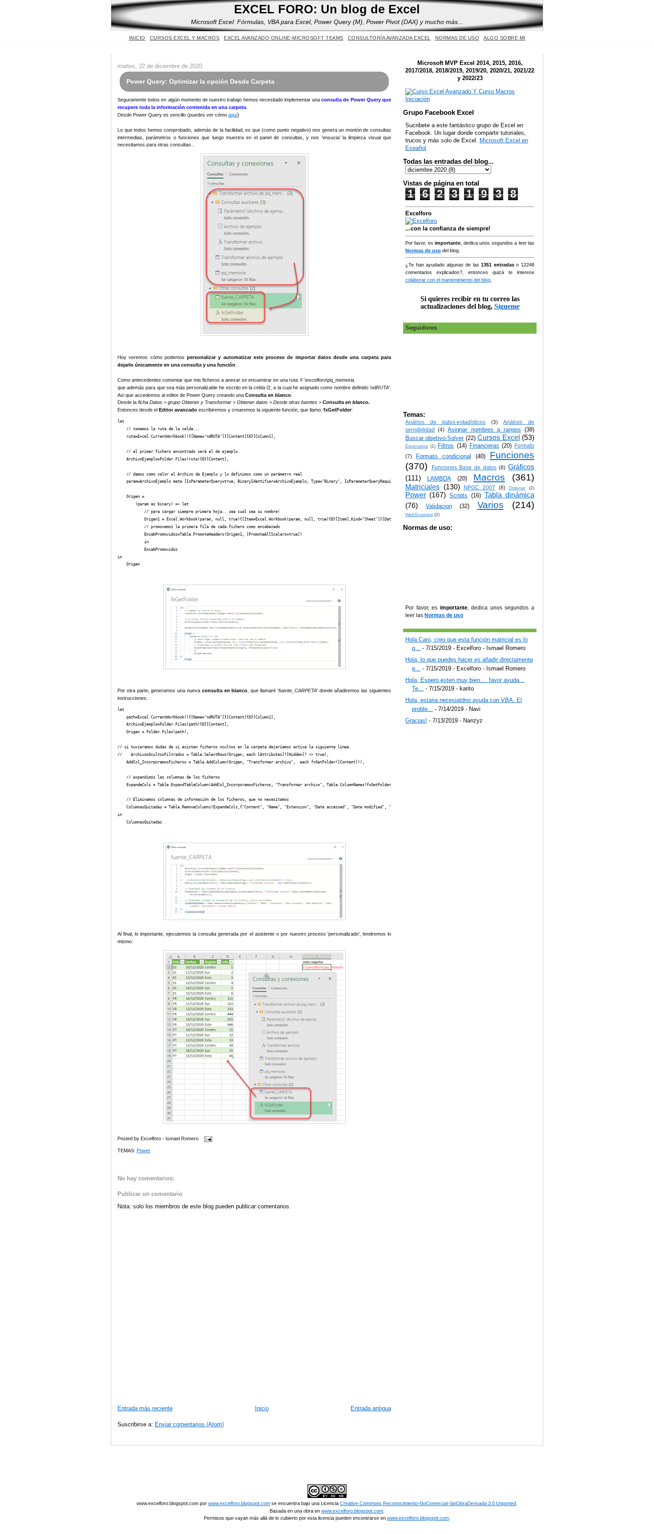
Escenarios (416, 446)
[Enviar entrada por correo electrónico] (207, 1138)
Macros (489, 477)
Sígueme (507, 306)
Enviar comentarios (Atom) (189, 1424)
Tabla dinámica (509, 495)
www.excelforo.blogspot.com (239, 1503)
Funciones (512, 455)
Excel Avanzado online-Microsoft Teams (283, 37)
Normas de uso (457, 37)
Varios (490, 505)
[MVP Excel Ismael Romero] (469, 99)
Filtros (446, 445)
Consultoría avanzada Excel (389, 37)
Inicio (137, 37)
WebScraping (419, 514)
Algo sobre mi (504, 37)
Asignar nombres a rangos (484, 429)
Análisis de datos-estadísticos (445, 422)
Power (143, 1150)
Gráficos (521, 467)
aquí (233, 114)
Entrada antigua (371, 1408)
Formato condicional (443, 456)
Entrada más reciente (145, 1408)
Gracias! (416, 720)
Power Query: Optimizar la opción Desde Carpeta (200, 81)
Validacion (439, 506)
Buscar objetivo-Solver (434, 438)
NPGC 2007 (479, 487)
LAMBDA (439, 478)
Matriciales (422, 487)
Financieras (484, 445)
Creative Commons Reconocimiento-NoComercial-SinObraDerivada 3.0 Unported (428, 1503)
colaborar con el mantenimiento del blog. (448, 280)
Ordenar (517, 487)
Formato (524, 445)
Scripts (458, 495)
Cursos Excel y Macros (185, 37)
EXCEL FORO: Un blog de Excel (327, 9)
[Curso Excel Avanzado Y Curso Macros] (421, 221)
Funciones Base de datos (464, 467)
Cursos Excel (498, 437)
